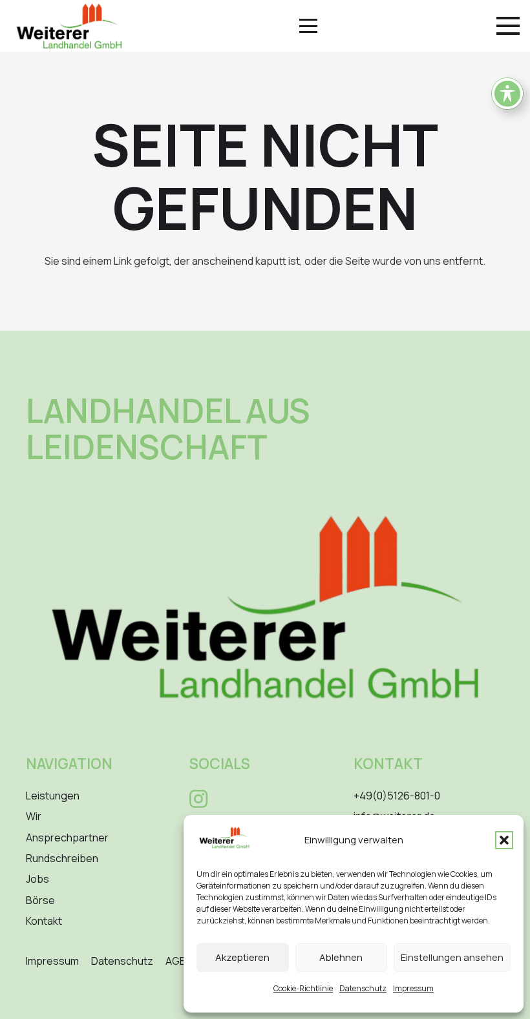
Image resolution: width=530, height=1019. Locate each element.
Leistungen (53, 795)
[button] (504, 840)
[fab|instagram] (198, 798)
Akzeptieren (242, 957)
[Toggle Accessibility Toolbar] (507, 93)
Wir (33, 816)
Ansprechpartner (67, 837)
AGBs (178, 961)
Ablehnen (341, 957)
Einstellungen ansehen (452, 957)
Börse (40, 900)
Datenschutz (363, 988)
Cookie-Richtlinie (303, 988)
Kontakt (44, 921)
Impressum (413, 988)
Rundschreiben (62, 858)
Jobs (37, 879)
